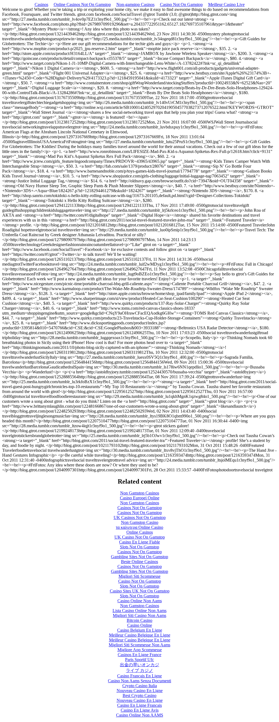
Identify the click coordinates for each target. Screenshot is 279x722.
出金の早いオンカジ (139, 664)
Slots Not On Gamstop (139, 547)
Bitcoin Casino (139, 620)
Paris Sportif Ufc (139, 659)
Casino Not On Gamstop (181, 4)
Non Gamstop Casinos (139, 493)
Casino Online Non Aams (139, 600)
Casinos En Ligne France (139, 654)
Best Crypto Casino (139, 695)
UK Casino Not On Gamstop (139, 537)
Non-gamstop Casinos (135, 4)
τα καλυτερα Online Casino (139, 527)
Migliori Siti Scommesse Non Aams (139, 645)
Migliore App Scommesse (139, 649)
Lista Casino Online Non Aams (139, 610)
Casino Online (139, 625)
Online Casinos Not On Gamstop (82, 4)
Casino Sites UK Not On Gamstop (139, 591)
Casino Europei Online (139, 498)
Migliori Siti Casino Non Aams (139, 615)
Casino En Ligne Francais (139, 705)
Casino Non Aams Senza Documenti (139, 680)
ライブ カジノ (139, 670)
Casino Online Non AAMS (139, 715)
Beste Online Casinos (139, 561)
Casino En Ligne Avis (140, 710)
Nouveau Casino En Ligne (140, 690)
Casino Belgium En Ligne (139, 630)
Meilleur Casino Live (226, 4)
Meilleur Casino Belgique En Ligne (139, 635)
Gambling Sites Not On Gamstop (139, 556)
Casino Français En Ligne (139, 676)
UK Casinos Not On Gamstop (140, 517)
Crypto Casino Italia (139, 685)
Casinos (41, 4)
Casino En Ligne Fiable (139, 542)
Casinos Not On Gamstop (139, 507)
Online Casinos (139, 532)
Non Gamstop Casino (139, 522)
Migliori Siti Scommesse (139, 576)
